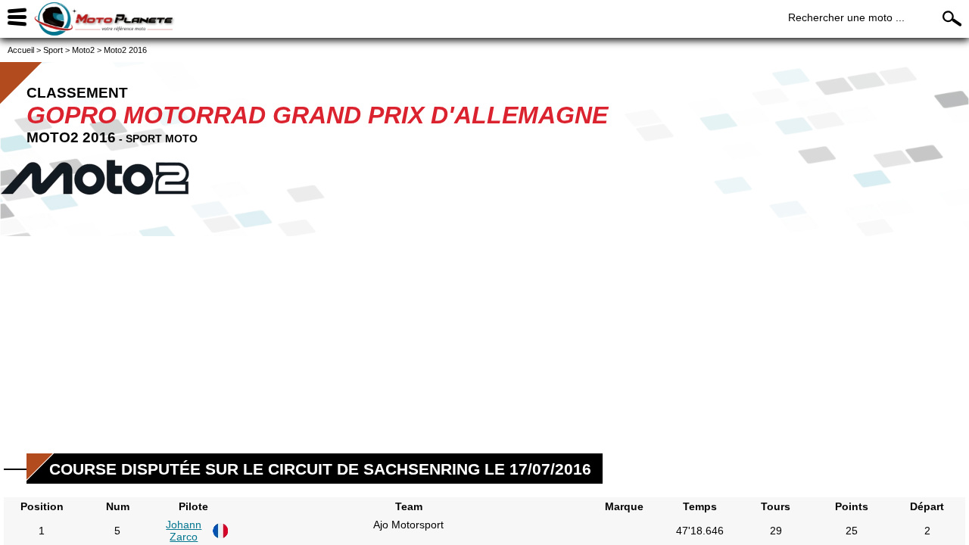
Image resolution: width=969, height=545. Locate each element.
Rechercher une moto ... (846, 17)
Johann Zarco (183, 531)
